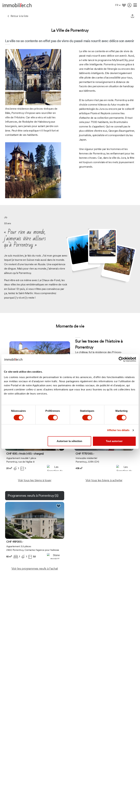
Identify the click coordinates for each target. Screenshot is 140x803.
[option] (34, 520)
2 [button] (32, 536)
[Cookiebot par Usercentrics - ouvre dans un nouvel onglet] (121, 359)
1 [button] (31, 536)
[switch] (53, 417)
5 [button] (38, 536)
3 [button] (34, 536)
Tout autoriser (114, 441)
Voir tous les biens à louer (34, 480)
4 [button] (36, 536)
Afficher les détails (118, 430)
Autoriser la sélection (69, 441)
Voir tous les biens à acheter (104, 480)
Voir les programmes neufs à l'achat (34, 568)
